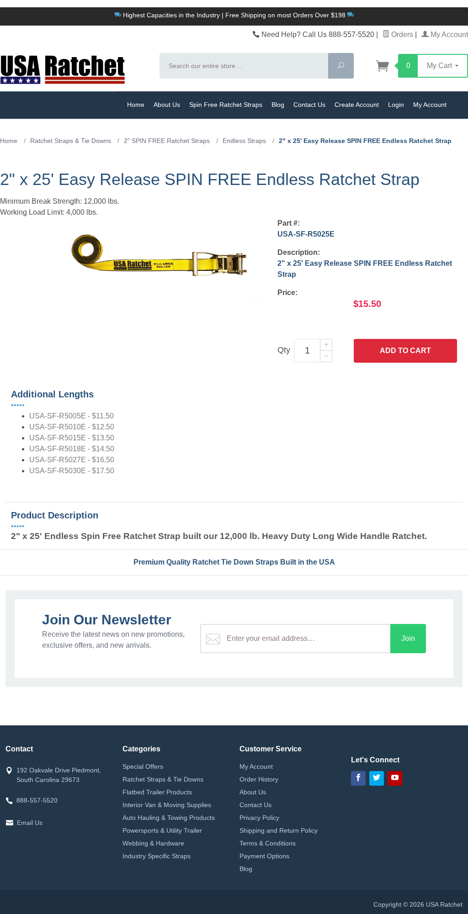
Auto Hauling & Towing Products (168, 817)
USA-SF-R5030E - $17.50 (71, 471)
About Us (167, 104)
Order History (258, 779)
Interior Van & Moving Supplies (166, 804)
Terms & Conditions (267, 843)
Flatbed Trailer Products (157, 792)
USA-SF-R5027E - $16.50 (71, 460)
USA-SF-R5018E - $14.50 (71, 449)
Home (135, 104)
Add (405, 350)
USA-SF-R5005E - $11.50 (71, 416)
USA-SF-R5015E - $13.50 (71, 438)
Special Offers (142, 766)
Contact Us (309, 104)
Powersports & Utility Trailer (162, 830)
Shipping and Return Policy (278, 830)
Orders (401, 34)
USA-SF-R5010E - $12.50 (71, 427)
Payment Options (264, 856)
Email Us (30, 822)
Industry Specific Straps (156, 856)
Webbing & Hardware (153, 843)
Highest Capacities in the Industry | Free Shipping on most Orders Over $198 (234, 15)
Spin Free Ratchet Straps (225, 104)
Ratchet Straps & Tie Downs (162, 779)
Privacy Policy (259, 817)
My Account (448, 34)
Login (396, 104)
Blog (277, 104)
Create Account (357, 104)
